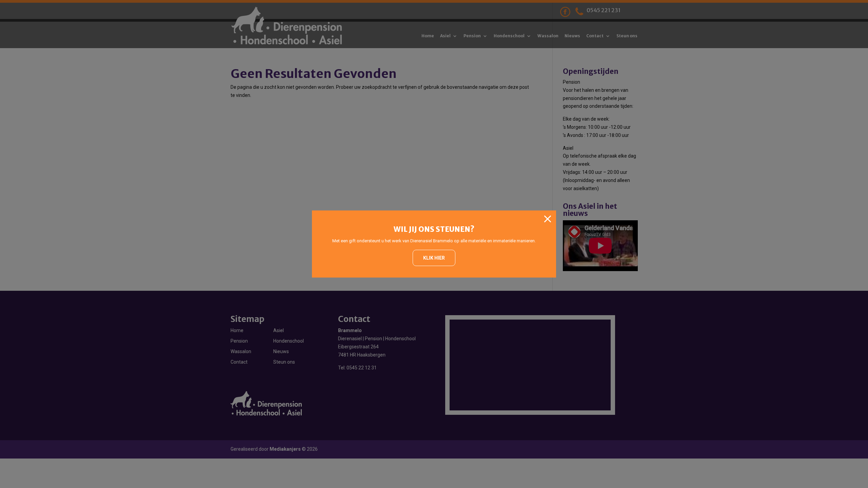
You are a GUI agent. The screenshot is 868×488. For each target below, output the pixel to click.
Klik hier (434, 258)
